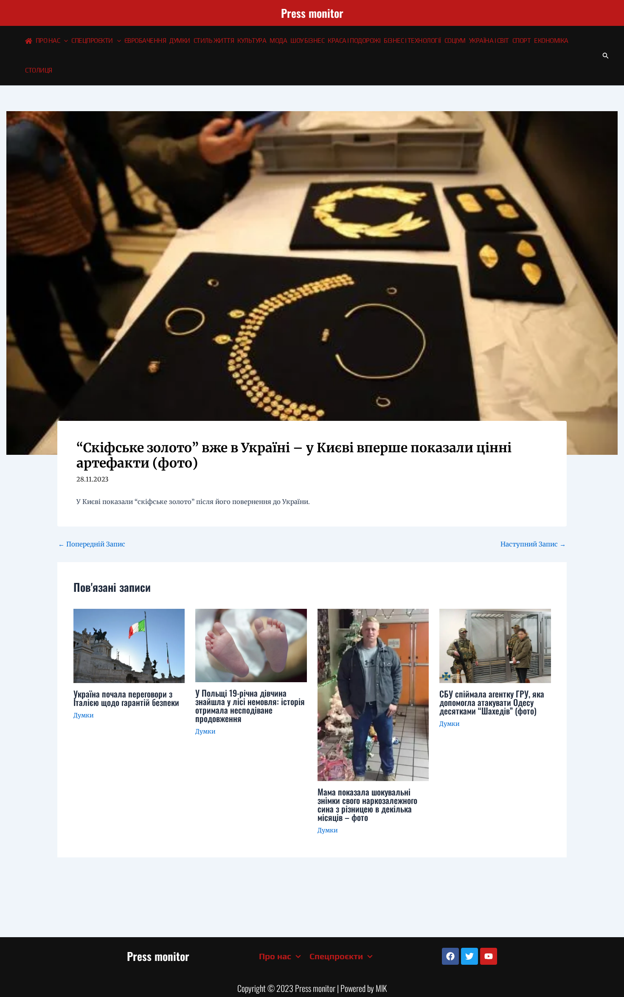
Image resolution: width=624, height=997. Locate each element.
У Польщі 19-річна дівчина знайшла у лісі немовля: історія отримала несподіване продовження (250, 705)
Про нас (48, 40)
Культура (251, 40)
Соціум (455, 40)
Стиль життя (214, 40)
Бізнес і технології (412, 40)
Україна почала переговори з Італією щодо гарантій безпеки (126, 698)
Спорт (521, 40)
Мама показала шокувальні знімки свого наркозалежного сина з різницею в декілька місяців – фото (367, 804)
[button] (64, 41)
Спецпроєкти (92, 40)
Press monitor (312, 13)
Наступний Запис (533, 544)
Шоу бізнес (307, 40)
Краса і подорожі (354, 40)
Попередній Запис (91, 544)
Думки (179, 40)
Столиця (38, 70)
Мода (278, 40)
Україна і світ (489, 40)
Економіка (551, 40)
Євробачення (145, 40)
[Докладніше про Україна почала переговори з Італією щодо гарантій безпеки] (129, 645)
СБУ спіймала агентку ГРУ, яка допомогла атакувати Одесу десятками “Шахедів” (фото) (491, 702)
